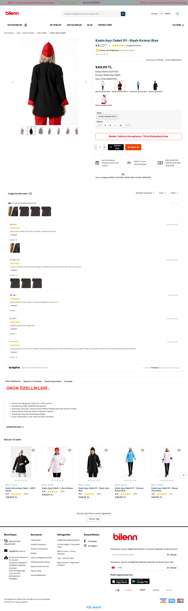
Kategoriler (64, 534)
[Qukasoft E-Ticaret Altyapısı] (94, 608)
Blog (90, 25)
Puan (174, 193)
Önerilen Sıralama (145, 193)
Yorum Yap (94, 519)
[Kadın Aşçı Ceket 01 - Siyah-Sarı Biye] (93, 461)
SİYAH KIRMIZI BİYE (107, 117)
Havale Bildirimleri (38, 575)
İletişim (177, 25)
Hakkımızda (36, 540)
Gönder (173, 555)
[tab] (13, 381)
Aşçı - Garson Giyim (65, 558)
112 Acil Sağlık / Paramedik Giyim (68, 545)
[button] (178, 13)
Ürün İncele (29, 502)
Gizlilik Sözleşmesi (38, 544)
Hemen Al (134, 147)
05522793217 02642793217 (12, 542)
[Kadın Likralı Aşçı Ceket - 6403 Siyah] (21, 461)
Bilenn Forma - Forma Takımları (66, 552)
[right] (183, 475)
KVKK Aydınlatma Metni (40, 562)
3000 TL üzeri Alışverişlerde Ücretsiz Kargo (30, 2)
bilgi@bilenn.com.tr (17, 551)
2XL (128, 125)
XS (99, 125)
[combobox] (114, 567)
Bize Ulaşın (10, 534)
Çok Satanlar (74, 25)
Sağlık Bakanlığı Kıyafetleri (68, 540)
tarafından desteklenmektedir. (35, 367)
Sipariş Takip (105, 25)
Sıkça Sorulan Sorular (40, 566)
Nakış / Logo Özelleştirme (120, 2)
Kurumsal (36, 534)
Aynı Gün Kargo (68, 2)
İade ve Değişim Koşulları (41, 558)
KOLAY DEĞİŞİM (91, 2)
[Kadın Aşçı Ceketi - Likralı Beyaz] (57, 461)
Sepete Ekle (117, 147)
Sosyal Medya (91, 534)
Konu (162, 193)
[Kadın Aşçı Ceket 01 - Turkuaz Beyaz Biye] (130, 461)
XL (121, 125)
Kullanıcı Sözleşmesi (39, 549)
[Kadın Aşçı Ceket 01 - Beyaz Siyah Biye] (166, 461)
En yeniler (55, 25)
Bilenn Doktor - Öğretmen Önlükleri (68, 564)
